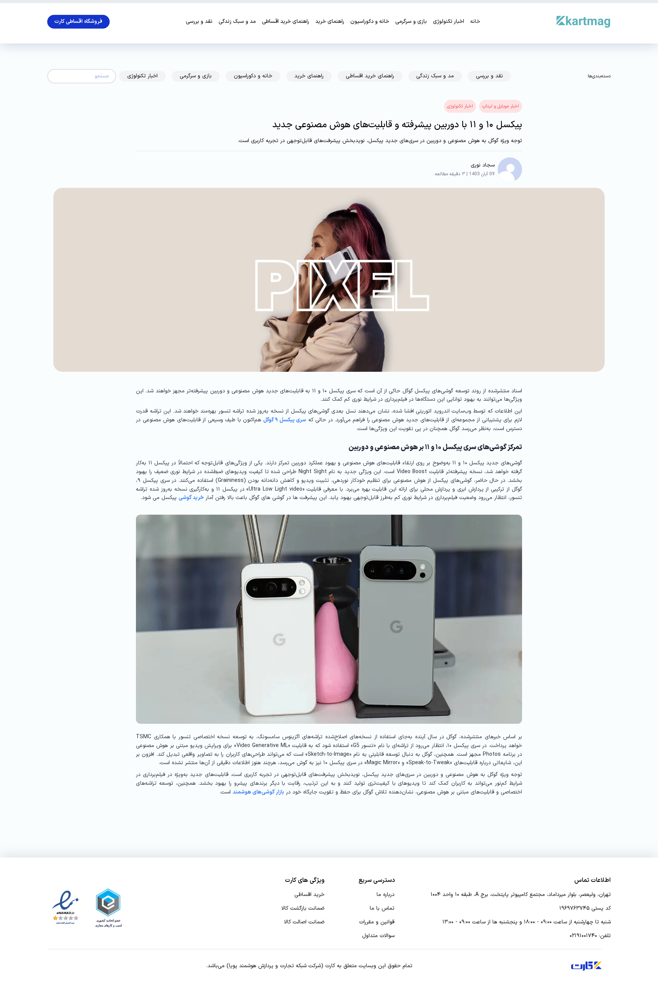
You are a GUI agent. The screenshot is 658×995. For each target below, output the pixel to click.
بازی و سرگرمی (411, 22)
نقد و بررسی (199, 22)
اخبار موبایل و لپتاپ (500, 106)
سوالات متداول (378, 936)
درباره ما (385, 895)
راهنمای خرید (329, 22)
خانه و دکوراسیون (369, 22)
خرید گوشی (191, 498)
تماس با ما (382, 908)
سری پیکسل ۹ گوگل (285, 420)
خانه (475, 22)
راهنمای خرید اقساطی (285, 22)
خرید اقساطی (309, 895)
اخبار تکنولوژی (448, 22)
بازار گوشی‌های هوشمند (258, 792)
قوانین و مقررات (376, 922)
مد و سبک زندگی (237, 22)
